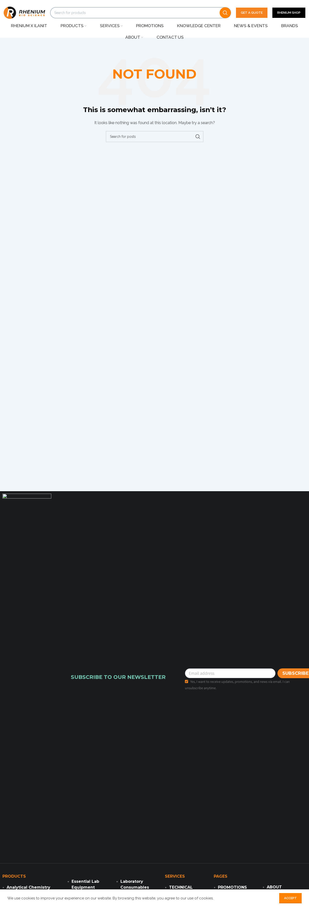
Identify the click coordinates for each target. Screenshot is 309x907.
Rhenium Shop (288, 12)
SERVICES (175, 876)
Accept (290, 898)
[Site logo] (24, 12)
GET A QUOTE (252, 12)
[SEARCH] (225, 12)
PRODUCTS (14, 876)
